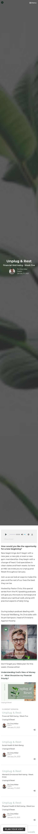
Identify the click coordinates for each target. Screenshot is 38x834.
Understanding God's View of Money (18, 672)
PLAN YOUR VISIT (14, 829)
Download (8, 539)
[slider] (12, 534)
